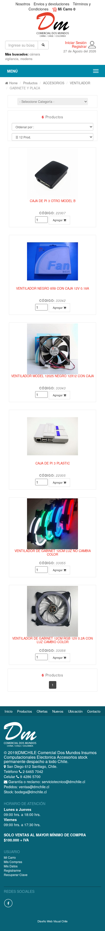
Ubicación (75, 711)
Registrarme (12, 870)
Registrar (79, 46)
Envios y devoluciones (51, 3)
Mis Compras (13, 861)
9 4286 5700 (30, 776)
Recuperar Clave (16, 874)
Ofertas (42, 711)
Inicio (8, 711)
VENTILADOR (80, 83)
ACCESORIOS (53, 83)
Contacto (93, 711)
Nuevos (57, 711)
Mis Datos (11, 866)
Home (13, 83)
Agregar (58, 220)
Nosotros (23, 3)
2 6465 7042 (32, 771)
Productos (30, 83)
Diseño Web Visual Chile (52, 921)
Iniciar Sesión (76, 43)
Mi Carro (10, 857)
